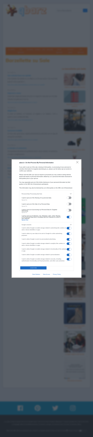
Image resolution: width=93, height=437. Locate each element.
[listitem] (46, 194)
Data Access (46, 274)
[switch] (69, 198)
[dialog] (46, 218)
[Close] (78, 162)
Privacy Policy (57, 274)
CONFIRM (33, 268)
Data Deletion (36, 274)
